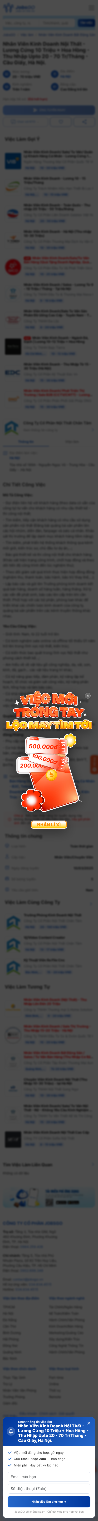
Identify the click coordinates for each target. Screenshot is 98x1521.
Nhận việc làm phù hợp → (49, 1501)
